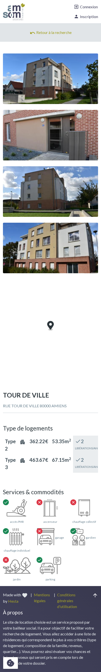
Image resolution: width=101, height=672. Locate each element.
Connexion (86, 6)
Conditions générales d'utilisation (67, 600)
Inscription (86, 16)
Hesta (13, 601)
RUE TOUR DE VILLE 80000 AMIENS (35, 405)
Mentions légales (42, 597)
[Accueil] (14, 11)
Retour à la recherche (51, 33)
